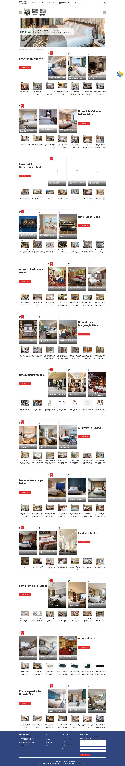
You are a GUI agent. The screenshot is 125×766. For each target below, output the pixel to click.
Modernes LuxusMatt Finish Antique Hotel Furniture (62, 462)
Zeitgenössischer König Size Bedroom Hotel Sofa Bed (26, 657)
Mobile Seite (58, 761)
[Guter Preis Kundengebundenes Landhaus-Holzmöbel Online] (25, 86)
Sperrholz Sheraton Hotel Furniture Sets (95, 77)
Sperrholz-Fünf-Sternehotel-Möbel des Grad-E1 (37, 620)
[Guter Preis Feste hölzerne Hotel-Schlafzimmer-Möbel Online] (37, 349)
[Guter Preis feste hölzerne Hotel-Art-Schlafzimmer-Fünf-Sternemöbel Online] (37, 191)
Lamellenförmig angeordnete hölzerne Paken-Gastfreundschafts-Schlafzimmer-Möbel (75, 463)
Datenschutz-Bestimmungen (69, 761)
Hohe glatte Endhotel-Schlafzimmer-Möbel (54, 604)
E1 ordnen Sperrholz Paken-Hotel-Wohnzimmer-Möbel (62, 304)
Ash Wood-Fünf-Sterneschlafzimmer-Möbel (75, 77)
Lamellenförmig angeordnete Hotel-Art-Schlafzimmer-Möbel (67, 130)
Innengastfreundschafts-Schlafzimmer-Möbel (95, 183)
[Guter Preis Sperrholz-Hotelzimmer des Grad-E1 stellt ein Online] (25, 349)
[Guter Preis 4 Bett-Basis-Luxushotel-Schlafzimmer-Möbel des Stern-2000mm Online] (50, 191)
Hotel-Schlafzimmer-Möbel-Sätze (90, 113)
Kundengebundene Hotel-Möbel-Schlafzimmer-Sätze (27, 446)
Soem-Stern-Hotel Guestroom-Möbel (56, 499)
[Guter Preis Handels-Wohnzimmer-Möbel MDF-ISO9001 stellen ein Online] (50, 297)
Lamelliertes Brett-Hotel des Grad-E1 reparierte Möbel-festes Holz (75, 357)
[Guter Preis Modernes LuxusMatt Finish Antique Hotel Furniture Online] (62, 455)
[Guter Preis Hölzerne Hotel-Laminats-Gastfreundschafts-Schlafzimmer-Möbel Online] (87, 139)
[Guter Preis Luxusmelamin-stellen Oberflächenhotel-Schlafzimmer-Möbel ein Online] (100, 139)
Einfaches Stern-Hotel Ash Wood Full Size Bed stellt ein (87, 726)
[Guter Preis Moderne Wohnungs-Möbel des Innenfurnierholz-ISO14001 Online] (62, 508)
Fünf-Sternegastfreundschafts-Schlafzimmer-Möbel (76, 604)
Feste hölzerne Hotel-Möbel (66, 552)
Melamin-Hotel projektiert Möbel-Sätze (57, 288)
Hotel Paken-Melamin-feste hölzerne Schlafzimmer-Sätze (62, 726)
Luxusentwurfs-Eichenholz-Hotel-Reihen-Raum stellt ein (62, 620)
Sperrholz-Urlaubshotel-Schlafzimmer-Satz (74, 710)
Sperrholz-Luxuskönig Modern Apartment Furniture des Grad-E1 (50, 515)
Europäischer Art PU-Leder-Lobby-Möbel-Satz (67, 235)
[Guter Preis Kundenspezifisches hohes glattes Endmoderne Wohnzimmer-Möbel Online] (75, 297)
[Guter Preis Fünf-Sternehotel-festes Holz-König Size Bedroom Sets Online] (100, 613)
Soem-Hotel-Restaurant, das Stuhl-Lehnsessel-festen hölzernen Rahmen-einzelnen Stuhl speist (87, 410)
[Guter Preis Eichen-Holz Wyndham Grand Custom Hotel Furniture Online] (75, 718)
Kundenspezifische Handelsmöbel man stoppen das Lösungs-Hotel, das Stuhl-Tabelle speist (24, 410)
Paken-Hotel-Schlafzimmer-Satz (76, 499)
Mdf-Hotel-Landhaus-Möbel (26, 552)
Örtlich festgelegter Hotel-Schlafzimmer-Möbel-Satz (25, 620)
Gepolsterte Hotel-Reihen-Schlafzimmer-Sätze (37, 93)
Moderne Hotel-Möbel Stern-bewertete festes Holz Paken (50, 93)
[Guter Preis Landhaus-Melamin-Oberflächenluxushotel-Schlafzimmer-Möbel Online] (100, 191)
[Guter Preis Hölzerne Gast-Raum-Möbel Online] (25, 139)
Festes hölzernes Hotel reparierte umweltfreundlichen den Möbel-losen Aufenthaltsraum (100, 358)
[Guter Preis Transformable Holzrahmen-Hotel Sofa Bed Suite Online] (37, 666)
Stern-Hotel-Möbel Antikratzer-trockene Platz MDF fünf (87, 620)
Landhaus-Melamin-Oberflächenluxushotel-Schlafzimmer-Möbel (100, 199)
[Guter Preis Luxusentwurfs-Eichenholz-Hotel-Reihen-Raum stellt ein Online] (62, 613)
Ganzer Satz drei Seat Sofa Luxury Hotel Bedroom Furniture (75, 199)
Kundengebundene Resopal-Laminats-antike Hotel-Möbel (87, 462)
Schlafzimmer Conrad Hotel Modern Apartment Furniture (25, 515)
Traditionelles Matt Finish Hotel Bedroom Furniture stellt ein (75, 146)
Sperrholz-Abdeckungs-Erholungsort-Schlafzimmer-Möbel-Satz (27, 130)
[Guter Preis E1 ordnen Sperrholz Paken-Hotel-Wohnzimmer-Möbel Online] (62, 297)
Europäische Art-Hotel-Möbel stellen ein (46, 130)
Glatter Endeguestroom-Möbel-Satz (76, 288)
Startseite (21, 49)
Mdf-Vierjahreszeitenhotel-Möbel (57, 77)
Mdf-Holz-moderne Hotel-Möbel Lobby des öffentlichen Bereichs (75, 93)
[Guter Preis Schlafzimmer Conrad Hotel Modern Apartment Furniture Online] (25, 508)
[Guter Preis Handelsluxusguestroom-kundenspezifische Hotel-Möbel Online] (25, 718)
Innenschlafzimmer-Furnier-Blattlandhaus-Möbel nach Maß (87, 568)
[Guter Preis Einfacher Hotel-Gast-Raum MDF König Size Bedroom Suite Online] (50, 455)
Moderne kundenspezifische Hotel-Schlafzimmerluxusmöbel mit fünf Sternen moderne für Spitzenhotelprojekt (56, 710)
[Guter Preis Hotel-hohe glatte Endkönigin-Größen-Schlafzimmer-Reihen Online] (25, 455)
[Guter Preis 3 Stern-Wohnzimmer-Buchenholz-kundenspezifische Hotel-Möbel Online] (100, 718)
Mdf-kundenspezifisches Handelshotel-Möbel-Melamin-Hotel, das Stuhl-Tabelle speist (96, 394)
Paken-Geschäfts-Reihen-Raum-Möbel (76, 183)
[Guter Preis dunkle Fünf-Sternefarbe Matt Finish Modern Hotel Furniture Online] (100, 86)
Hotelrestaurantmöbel (31, 374)
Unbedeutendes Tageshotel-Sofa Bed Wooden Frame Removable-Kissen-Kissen (50, 674)
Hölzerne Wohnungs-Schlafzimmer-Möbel (54, 183)
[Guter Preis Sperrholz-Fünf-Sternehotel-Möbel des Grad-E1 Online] (37, 613)
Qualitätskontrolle (48, 742)
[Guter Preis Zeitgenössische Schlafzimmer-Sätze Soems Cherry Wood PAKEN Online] (100, 508)
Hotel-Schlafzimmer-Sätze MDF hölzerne (96, 710)
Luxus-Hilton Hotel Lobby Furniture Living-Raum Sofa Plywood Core (25, 251)
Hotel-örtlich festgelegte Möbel (88, 324)
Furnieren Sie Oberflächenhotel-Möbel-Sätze (67, 341)
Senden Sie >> (85, 754)
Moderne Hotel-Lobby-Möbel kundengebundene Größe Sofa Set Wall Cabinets (100, 252)
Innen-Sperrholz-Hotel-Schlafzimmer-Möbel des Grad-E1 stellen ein (50, 146)
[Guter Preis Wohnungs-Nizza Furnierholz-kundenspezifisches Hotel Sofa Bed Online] (25, 666)
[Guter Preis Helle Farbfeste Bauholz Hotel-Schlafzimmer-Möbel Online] (62, 86)
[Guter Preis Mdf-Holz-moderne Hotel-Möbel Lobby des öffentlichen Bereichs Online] (75, 86)
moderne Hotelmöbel (31, 58)
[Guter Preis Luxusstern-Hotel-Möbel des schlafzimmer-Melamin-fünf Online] (50, 613)
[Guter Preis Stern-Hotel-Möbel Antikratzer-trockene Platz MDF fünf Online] (87, 613)
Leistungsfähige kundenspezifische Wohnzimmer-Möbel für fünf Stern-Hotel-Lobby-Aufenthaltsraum (49, 252)
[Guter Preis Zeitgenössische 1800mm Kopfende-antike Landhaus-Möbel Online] (62, 560)
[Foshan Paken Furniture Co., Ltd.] (23, 2)
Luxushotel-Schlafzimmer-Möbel (31, 166)
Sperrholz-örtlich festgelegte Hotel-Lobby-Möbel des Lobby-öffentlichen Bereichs (47, 236)
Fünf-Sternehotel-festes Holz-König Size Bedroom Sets (100, 620)
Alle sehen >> (25, 67)
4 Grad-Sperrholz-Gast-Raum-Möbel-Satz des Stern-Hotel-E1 (100, 568)
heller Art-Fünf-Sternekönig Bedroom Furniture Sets (50, 568)
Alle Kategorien (65, 748)
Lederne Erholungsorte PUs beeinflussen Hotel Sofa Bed (46, 657)
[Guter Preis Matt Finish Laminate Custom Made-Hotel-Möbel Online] (37, 718)
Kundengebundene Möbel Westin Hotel (96, 604)
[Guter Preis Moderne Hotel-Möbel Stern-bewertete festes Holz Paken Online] (50, 86)
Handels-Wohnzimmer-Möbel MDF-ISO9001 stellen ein (50, 304)
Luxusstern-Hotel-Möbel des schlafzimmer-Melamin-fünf (50, 620)
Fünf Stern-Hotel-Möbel (33, 585)
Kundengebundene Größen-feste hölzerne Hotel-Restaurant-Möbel (57, 393)
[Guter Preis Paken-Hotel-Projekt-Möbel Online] (25, 560)
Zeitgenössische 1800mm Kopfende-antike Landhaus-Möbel (62, 568)
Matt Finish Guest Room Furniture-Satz (45, 446)
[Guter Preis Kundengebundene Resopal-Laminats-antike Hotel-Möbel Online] (87, 455)
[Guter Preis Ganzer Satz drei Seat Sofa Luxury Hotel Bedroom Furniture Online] (75, 191)
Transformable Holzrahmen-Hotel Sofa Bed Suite (37, 673)
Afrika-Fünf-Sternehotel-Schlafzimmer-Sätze (65, 446)
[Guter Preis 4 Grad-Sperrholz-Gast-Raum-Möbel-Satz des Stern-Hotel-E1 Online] (100, 560)
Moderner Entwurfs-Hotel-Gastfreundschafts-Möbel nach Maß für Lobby (62, 252)
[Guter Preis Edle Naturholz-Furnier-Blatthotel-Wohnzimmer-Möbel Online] (87, 297)
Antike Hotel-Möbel (89, 427)
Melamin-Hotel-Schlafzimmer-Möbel (47, 552)
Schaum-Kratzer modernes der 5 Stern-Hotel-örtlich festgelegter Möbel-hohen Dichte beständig (87, 358)
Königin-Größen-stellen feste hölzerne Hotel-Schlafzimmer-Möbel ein (37, 515)
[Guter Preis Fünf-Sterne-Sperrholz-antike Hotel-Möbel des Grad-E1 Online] (37, 455)
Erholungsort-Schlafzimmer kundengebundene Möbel (26, 341)
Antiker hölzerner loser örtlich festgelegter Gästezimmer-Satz (100, 304)
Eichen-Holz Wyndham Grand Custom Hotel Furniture (75, 726)
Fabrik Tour (47, 739)
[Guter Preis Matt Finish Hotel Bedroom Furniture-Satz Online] (25, 297)
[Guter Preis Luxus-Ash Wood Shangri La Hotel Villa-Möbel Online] (37, 560)
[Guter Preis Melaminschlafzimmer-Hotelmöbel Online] (37, 139)
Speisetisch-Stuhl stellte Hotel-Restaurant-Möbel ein (76, 393)
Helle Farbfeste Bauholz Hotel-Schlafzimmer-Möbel (62, 93)
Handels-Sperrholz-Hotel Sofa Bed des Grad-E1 (68, 657)
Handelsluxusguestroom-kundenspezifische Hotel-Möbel (25, 726)
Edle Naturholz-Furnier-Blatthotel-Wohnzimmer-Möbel (87, 304)
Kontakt (46, 745)
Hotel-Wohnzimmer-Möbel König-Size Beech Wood (37, 304)
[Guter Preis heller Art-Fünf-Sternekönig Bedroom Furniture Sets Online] (50, 560)
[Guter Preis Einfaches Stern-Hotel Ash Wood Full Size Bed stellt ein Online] (87, 718)
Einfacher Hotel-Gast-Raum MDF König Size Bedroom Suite (50, 462)
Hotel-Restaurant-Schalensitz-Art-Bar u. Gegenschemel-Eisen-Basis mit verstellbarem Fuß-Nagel (62, 410)
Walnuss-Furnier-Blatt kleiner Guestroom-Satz (95, 288)
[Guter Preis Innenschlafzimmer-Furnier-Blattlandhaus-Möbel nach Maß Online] (87, 560)
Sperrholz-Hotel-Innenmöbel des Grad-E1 (96, 499)
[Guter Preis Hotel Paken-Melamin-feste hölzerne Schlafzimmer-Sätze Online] (62, 718)
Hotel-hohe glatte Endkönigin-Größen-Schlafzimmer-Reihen (25, 462)
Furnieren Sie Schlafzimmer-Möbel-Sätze (46, 341)
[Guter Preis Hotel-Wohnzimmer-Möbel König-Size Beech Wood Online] (37, 297)
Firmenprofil (47, 736)
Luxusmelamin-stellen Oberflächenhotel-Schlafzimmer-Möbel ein (100, 146)
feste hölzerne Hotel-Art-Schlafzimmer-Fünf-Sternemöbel (37, 199)
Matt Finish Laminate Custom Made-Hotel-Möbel (37, 726)
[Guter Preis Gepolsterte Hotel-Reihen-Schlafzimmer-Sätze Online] (37, 86)
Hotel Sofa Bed (86, 638)
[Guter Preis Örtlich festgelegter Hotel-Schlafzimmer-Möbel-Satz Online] (25, 613)
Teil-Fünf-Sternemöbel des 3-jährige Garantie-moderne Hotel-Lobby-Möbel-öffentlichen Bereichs (27, 236)
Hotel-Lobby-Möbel (89, 216)
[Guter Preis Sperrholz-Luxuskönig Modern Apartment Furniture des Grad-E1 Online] (50, 508)
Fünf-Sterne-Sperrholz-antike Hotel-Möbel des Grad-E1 (37, 462)
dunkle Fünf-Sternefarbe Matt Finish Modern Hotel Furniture (100, 93)
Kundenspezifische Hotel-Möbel (30, 693)
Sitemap (51, 761)
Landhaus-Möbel (88, 533)
